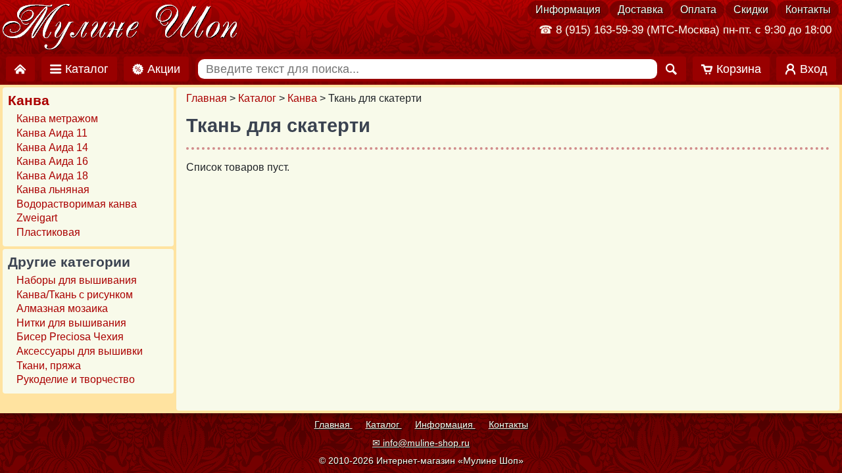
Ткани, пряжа (48, 365)
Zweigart (36, 217)
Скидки (750, 9)
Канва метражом (57, 118)
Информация (568, 9)
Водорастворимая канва (76, 204)
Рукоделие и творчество (75, 379)
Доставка (640, 9)
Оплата (698, 9)
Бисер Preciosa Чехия (70, 336)
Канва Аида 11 (51, 133)
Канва (302, 98)
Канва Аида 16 (52, 161)
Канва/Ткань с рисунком (74, 294)
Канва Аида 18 (52, 175)
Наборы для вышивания (76, 280)
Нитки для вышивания (71, 322)
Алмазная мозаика (62, 308)
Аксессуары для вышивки (79, 351)
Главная (206, 98)
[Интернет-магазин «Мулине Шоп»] (120, 27)
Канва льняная (52, 189)
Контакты (808, 9)
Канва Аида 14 (52, 147)
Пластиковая (48, 232)
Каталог (257, 98)
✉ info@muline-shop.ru (421, 443)
